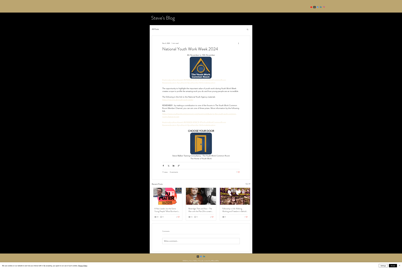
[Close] (399, 265)
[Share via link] (179, 166)
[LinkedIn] (321, 7)
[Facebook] (318, 7)
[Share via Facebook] (163, 166)
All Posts (155, 29)
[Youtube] (311, 7)
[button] (248, 29)
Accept (393, 266)
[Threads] (314, 7)
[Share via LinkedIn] (174, 166)
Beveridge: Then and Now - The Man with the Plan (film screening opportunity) (200, 210)
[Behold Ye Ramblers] (235, 196)
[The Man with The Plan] (201, 196)
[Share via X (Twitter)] (168, 166)
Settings (383, 266)
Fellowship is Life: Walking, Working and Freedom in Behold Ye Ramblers (234, 210)
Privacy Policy (82, 266)
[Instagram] (324, 7)
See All (248, 184)
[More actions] (238, 43)
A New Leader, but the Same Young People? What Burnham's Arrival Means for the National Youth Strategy (166, 210)
